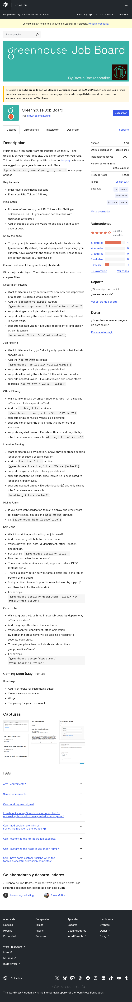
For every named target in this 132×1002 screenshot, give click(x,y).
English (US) (122, 181)
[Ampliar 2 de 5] (24, 738)
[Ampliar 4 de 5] (80, 724)
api (115, 189)
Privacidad (9, 936)
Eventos (105, 924)
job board (113, 202)
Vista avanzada (100, 211)
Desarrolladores (77, 930)
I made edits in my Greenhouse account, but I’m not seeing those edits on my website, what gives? (33, 815)
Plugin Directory (11, 14)
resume (123, 202)
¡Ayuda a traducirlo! (98, 23)
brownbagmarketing (39, 115)
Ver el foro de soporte (104, 301)
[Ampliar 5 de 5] (80, 746)
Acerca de (9, 919)
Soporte (124, 129)
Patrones (40, 936)
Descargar (121, 113)
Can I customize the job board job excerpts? (29, 838)
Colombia (16, 978)
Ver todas (123, 271)
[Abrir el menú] (127, 5)
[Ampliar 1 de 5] (24, 724)
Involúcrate (106, 919)
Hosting (7, 930)
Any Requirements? (14, 784)
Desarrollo (73, 129)
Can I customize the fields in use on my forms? (31, 848)
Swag (105, 936)
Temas (39, 924)
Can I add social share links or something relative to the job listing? (24, 827)
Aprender (73, 919)
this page (66, 160)
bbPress (9, 958)
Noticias (8, 924)
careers (123, 189)
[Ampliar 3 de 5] (52, 724)
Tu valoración (99, 271)
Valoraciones (31, 129)
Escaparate (42, 919)
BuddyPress (12, 963)
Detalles (11, 129)
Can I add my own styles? (18, 804)
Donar (105, 930)
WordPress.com (14, 946)
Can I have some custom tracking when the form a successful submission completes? (29, 859)
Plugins (39, 930)
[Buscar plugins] (37, 34)
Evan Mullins (58, 895)
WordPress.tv (77, 936)
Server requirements (15, 794)
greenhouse (121, 195)
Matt (7, 952)
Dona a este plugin (102, 332)
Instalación (52, 129)
